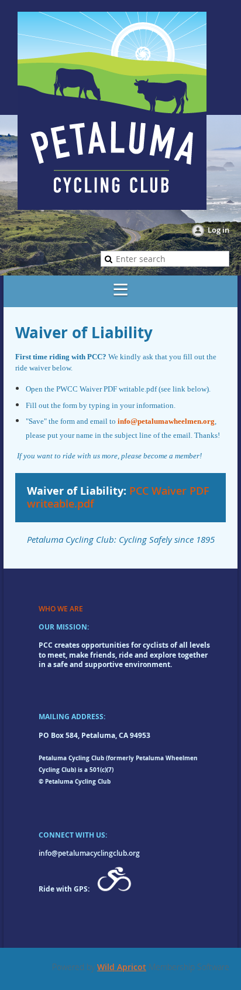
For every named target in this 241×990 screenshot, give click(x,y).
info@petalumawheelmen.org (166, 421)
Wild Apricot (121, 966)
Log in (218, 229)
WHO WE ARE (61, 609)
